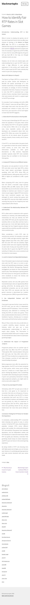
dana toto (4, 520)
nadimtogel (5, 513)
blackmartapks (10, 3)
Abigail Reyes (18, 14)
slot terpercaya (6, 561)
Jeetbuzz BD (5, 495)
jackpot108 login (6, 499)
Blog (8, 462)
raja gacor (4, 571)
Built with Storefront (8, 595)
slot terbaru (5, 489)
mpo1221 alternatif (7, 509)
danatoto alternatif (7, 502)
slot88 (3, 533)
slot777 (4, 557)
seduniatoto (5, 492)
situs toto (4, 578)
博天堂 (12, 48)
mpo (3, 582)
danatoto (4, 506)
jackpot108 (4, 547)
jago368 (4, 568)
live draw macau (6, 537)
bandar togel (5, 554)
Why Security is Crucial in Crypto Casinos (7, 470)
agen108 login (5, 516)
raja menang (5, 544)
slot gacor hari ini (6, 540)
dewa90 (4, 526)
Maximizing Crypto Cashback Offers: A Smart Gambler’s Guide (22, 470)
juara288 (4, 564)
